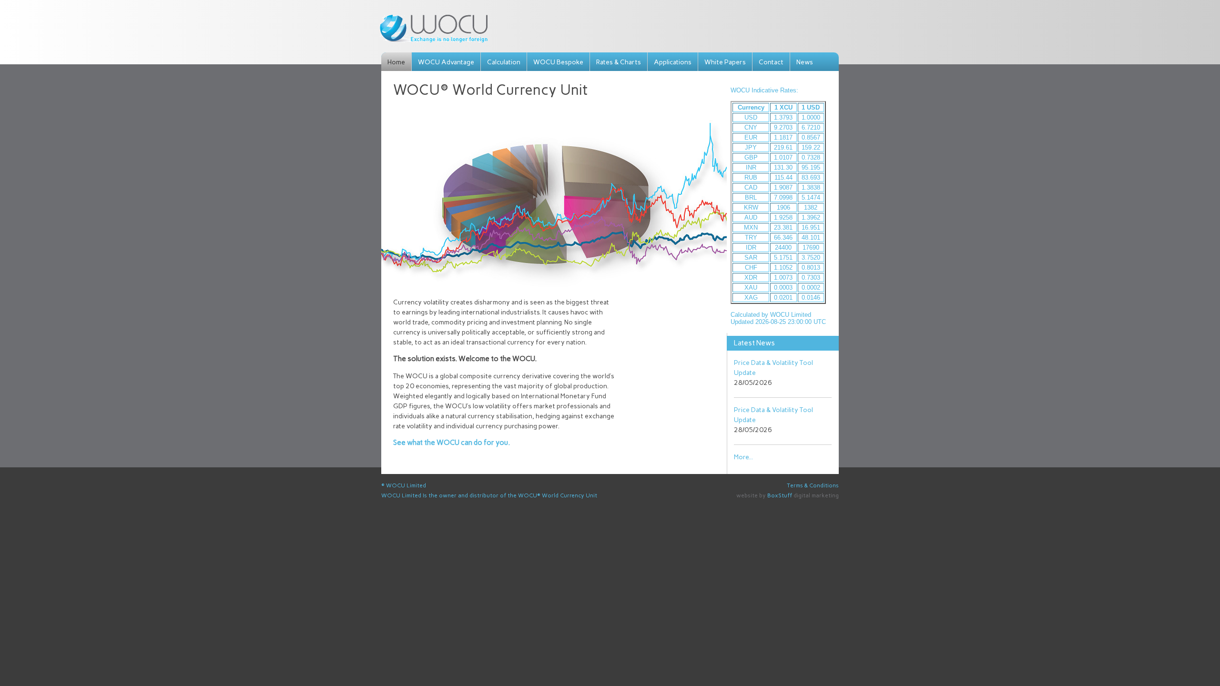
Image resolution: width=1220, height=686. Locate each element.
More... (743, 457)
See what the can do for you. (451, 442)
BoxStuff (779, 495)
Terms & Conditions (813, 485)
